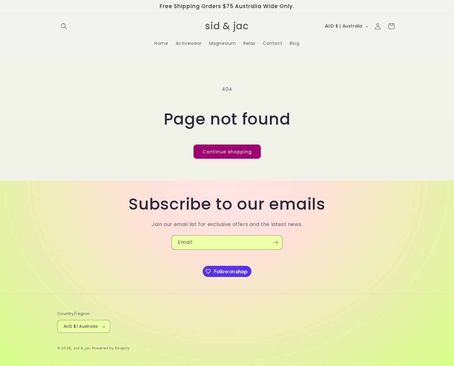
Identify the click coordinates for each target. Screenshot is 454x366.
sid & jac (82, 348)
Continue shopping (227, 151)
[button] (64, 26)
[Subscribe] (275, 242)
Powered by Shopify (110, 348)
